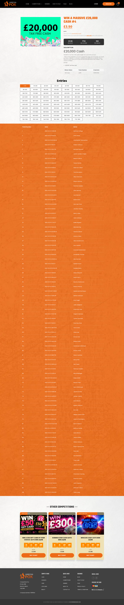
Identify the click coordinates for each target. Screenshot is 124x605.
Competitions (36, 4)
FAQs (65, 4)
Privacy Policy (81, 586)
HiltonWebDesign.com (75, 602)
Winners (47, 4)
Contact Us (66, 589)
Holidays (44, 580)
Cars (43, 583)
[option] (41, 31)
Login (96, 4)
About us (65, 586)
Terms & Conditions (82, 589)
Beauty (43, 589)
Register (108, 4)
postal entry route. (76, 33)
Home (27, 4)
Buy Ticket (33, 555)
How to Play (57, 4)
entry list (89, 35)
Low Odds (44, 586)
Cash (43, 577)
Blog (70, 4)
